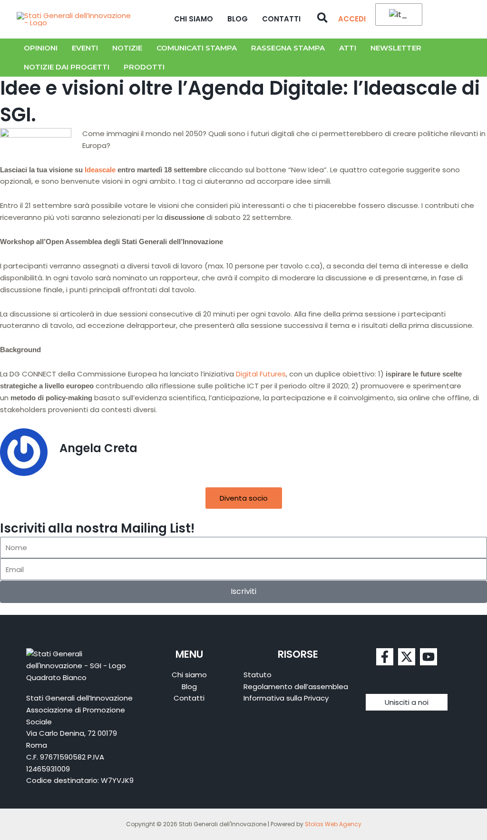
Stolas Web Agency (333, 824)
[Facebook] (384, 656)
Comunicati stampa (196, 47)
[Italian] (397, 15)
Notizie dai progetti (66, 66)
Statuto (258, 675)
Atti (347, 47)
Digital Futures (261, 374)
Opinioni (41, 47)
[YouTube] (428, 656)
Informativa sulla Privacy (286, 698)
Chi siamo (193, 19)
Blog (237, 19)
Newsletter (395, 47)
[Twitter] (406, 656)
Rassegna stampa (288, 47)
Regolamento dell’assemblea (296, 687)
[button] (323, 19)
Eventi (85, 47)
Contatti (281, 19)
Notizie (127, 47)
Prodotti (144, 66)
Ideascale (100, 170)
